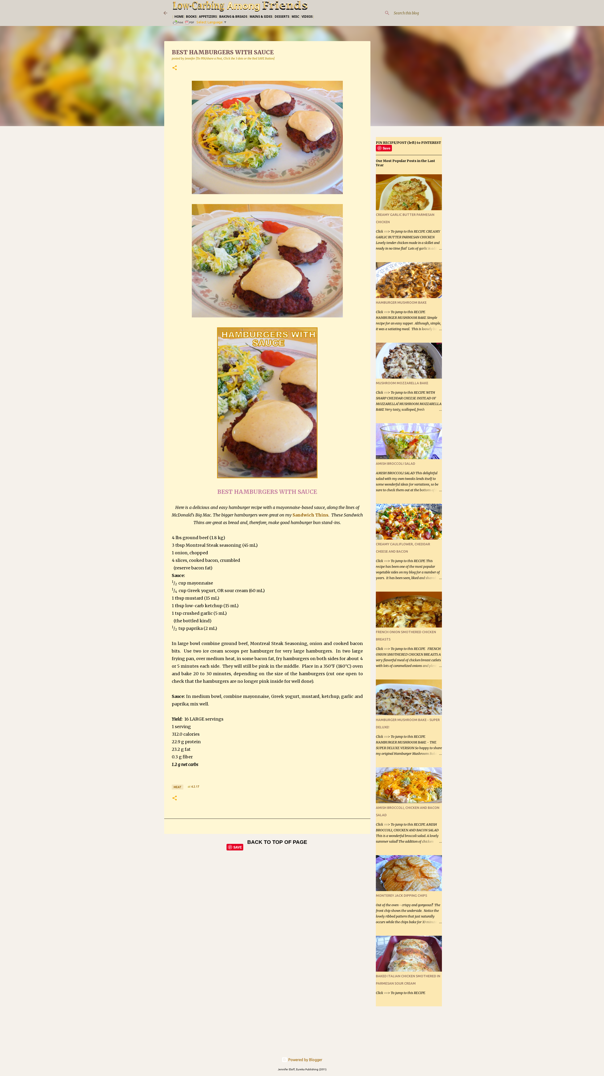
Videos (307, 16)
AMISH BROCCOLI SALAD (395, 463)
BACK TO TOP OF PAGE (277, 842)
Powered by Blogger (304, 1060)
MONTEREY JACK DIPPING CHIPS (401, 895)
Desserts (282, 16)
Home (179, 16)
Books (191, 16)
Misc (295, 16)
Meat (177, 787)
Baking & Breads (233, 16)
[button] (174, 68)
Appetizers (208, 16)
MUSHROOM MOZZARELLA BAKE (402, 383)
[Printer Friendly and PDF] (184, 24)
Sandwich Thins (310, 515)
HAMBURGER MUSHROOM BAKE (401, 302)
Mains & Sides (261, 16)
